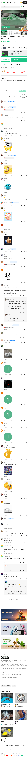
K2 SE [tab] (23, 47)
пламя (8, 685)
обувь (13, 685)
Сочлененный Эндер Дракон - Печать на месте (7, 704)
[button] (26, 6)
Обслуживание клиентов (16, 751)
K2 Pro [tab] (14, 47)
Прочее (24, 44)
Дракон (16, 704)
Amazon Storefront (7, 751)
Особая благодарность (24, 746)
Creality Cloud (6, 41)
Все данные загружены (14, 599)
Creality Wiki (11, 751)
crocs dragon (4, 738)
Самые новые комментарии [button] (23, 96)
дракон (3, 685)
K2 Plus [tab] (9, 47)
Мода (20, 44)
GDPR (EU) (7, 746)
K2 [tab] (19, 47)
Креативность (2, 751)
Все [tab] (4, 47)
